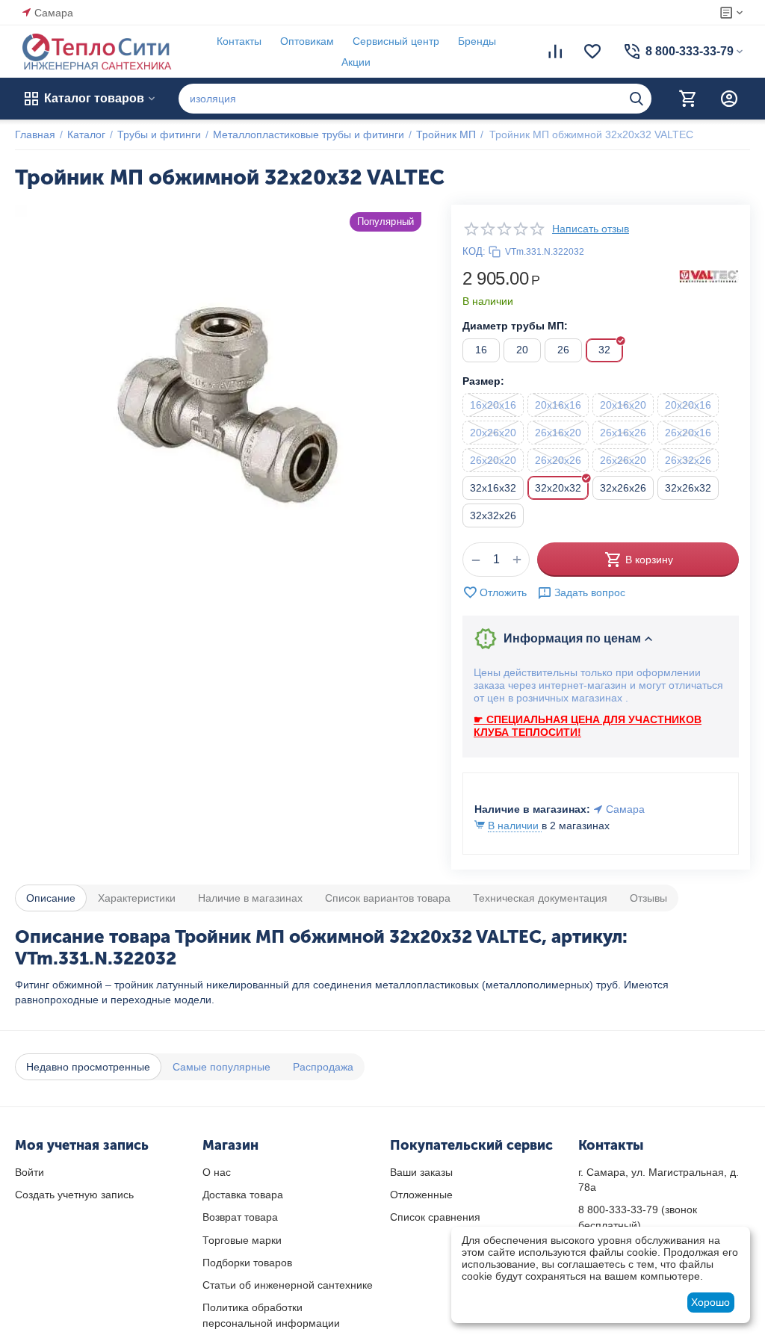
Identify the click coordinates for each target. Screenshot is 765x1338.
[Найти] (636, 98)
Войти (29, 1172)
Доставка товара (242, 1195)
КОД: (474, 251)
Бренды (477, 41)
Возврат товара (240, 1217)
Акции (356, 62)
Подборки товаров (247, 1263)
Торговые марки (242, 1240)
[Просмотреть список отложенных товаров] (592, 51)
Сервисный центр (396, 41)
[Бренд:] (709, 276)
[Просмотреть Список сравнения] (555, 51)
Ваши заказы (421, 1172)
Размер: (483, 381)
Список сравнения (435, 1217)
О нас (216, 1172)
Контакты (239, 41)
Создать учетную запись (74, 1195)
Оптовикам (307, 41)
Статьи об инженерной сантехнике (287, 1285)
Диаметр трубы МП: (515, 326)
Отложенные (421, 1195)
